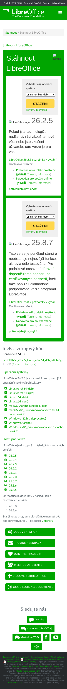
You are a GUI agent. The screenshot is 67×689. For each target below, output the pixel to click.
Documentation (25, 531)
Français (46, 3)
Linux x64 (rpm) (18, 401)
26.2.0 (13, 477)
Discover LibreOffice (29, 576)
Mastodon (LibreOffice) (39, 628)
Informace (41, 109)
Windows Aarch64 (20, 422)
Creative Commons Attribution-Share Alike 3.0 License (35, 666)
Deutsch (28, 3)
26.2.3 (13, 464)
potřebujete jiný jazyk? (23, 189)
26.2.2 (13, 468)
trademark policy (15, 682)
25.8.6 (13, 485)
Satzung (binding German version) (21, 662)
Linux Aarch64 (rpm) (21, 393)
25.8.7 (13, 481)
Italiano (55, 3)
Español (37, 3)
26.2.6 (13, 510)
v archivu (47, 520)
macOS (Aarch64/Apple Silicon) (28, 405)
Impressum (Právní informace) (16, 657)
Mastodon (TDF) (29, 637)
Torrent (30, 109)
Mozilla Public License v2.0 (27, 671)
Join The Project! (27, 554)
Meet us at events (28, 565)
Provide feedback (27, 542)
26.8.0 (13, 506)
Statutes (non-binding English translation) (42, 659)
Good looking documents (32, 587)
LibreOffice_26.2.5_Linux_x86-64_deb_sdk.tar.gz (33, 360)
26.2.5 (13, 455)
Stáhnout (11, 32)
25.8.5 (13, 489)
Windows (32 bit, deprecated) (27, 418)
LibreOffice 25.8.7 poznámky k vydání (32, 302)
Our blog (39, 619)
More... (63, 3)
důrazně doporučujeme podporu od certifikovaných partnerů (31, 274)
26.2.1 (13, 472)
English (7, 3)
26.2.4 (13, 460)
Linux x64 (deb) (18, 397)
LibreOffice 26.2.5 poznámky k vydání (32, 159)
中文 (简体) (17, 3)
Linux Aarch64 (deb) (21, 388)
